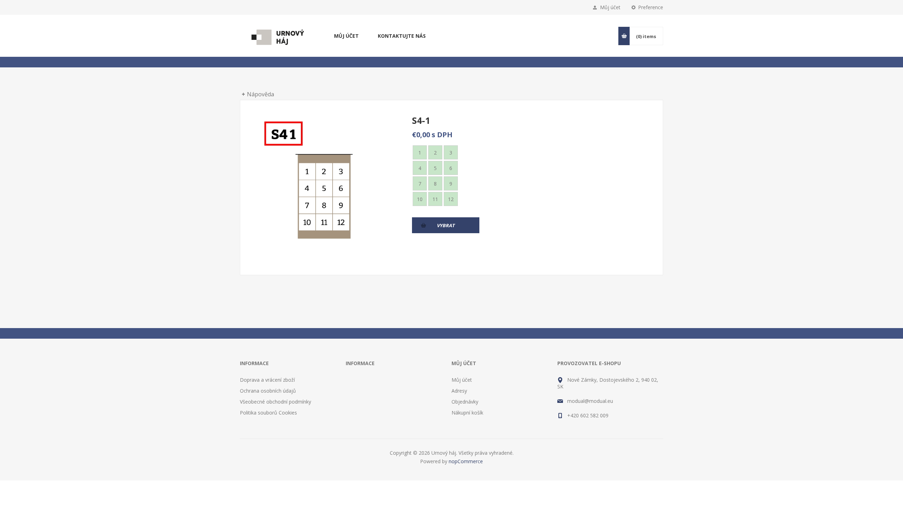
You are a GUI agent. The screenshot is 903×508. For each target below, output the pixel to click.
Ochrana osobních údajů (268, 390)
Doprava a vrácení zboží (267, 379)
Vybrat (446, 225)
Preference (650, 7)
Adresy (459, 390)
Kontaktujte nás (402, 35)
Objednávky (465, 401)
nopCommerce (466, 461)
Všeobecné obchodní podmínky (275, 401)
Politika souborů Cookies (268, 412)
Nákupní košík (467, 412)
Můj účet (610, 7)
